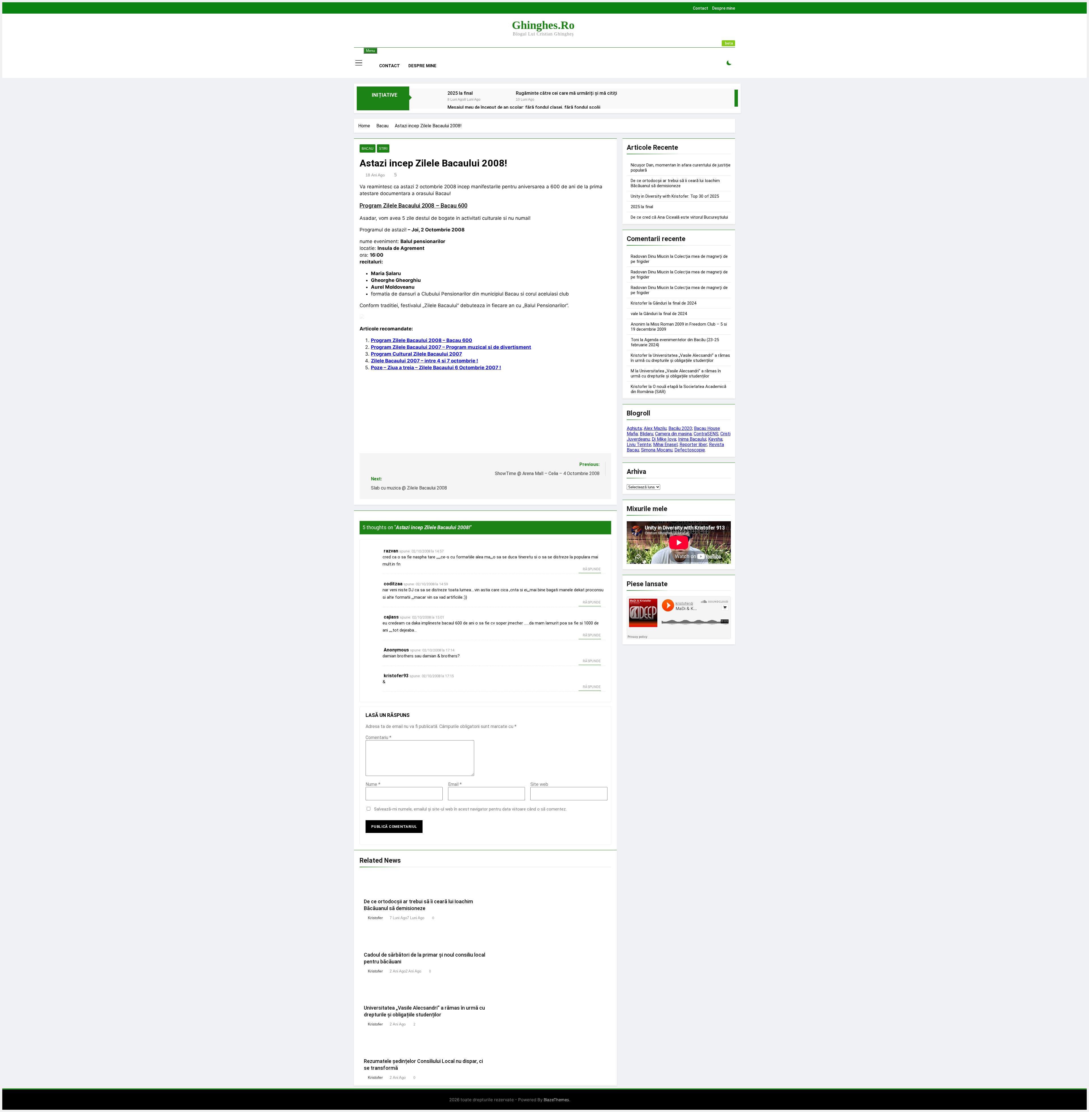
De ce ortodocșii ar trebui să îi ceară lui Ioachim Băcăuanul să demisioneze (675, 183)
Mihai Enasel (665, 444)
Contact (700, 8)
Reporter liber (693, 444)
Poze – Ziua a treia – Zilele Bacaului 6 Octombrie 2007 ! (436, 367)
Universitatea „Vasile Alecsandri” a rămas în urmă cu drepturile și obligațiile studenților (680, 358)
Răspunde (592, 569)
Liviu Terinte (639, 444)
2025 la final (460, 93)
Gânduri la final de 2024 (674, 303)
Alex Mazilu (655, 428)
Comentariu (378, 737)
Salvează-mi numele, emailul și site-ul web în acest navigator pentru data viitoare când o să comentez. (470, 809)
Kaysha (715, 439)
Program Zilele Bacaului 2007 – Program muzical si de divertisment (451, 347)
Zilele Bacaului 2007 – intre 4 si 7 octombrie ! (424, 361)
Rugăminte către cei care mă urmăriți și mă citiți (566, 93)
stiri (383, 149)
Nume (373, 784)
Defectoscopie (689, 450)
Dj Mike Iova (664, 439)
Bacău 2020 (680, 428)
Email (455, 784)
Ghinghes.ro (543, 25)
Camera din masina (673, 433)
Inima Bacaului (692, 439)
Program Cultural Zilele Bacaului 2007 (416, 354)
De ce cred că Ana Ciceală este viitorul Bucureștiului (679, 217)
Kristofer (375, 917)
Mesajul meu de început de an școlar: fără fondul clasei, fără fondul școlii (524, 107)
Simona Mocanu (656, 450)
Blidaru (646, 433)
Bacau (367, 149)
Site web (539, 784)
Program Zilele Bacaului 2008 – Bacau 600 (413, 205)
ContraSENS (706, 433)
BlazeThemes (556, 1099)
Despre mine (723, 8)
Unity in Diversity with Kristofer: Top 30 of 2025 (675, 196)
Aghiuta (634, 428)
